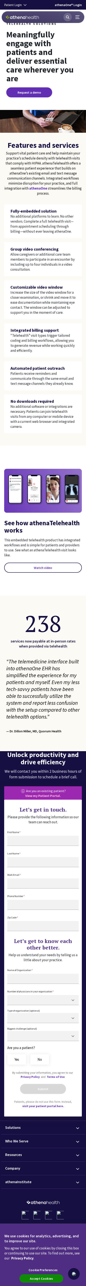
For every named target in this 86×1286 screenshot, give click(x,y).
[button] (74, 1274)
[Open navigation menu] (77, 17)
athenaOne (38, 188)
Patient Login (13, 5)
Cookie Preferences (43, 1270)
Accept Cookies (41, 1278)
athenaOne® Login (68, 5)
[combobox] (43, 1000)
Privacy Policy (30, 1077)
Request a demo (29, 92)
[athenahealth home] (22, 17)
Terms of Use (56, 1077)
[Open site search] (67, 17)
